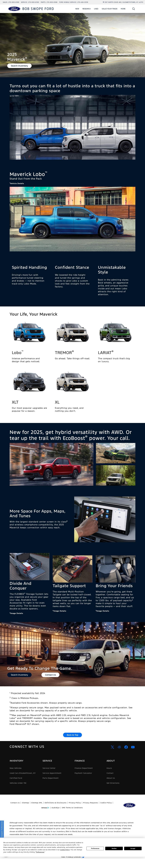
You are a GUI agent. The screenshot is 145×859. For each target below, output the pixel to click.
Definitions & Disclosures (55, 803)
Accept (132, 848)
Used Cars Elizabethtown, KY (23, 773)
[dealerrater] (119, 747)
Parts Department (51, 778)
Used (96, 9)
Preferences (95, 848)
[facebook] (126, 747)
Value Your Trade (109, 9)
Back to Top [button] (72, 735)
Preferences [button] (40, 852)
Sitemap (25, 803)
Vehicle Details (17, 183)
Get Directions (113, 783)
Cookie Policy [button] (65, 850)
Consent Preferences (2, 829)
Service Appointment (52, 773)
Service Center (49, 768)
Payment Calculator (83, 773)
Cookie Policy (106, 803)
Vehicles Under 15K (18, 783)
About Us (111, 778)
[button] (133, 9)
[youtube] (132, 747)
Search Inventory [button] (19, 65)
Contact (110, 773)
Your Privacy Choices (71, 857)
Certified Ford (16, 778)
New (77, 9)
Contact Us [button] (50, 674)
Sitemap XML (36, 803)
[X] (112, 747)
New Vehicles (16, 768)
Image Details (16, 613)
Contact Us (15, 803)
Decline (114, 848)
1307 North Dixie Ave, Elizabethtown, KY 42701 (123, 2)
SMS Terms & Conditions (72, 808)
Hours (109, 768)
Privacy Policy (75, 803)
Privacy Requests (90, 803)
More (123, 9)
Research (86, 9)
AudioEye (56, 808)
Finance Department (84, 768)
